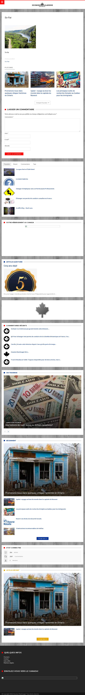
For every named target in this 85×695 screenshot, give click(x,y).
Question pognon (13, 422)
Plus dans (9, 67)
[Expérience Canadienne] (42, 2)
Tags (34, 164)
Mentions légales (9, 663)
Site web (7, 146)
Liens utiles (7, 661)
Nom (6, 133)
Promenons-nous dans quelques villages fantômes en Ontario (15, 93)
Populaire (7, 164)
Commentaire (9, 117)
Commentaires (25, 164)
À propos (6, 657)
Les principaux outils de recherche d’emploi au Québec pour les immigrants (68, 93)
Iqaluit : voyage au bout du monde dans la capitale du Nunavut (41, 93)
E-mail (7, 139)
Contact (6, 659)
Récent (15, 164)
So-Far (10, 60)
